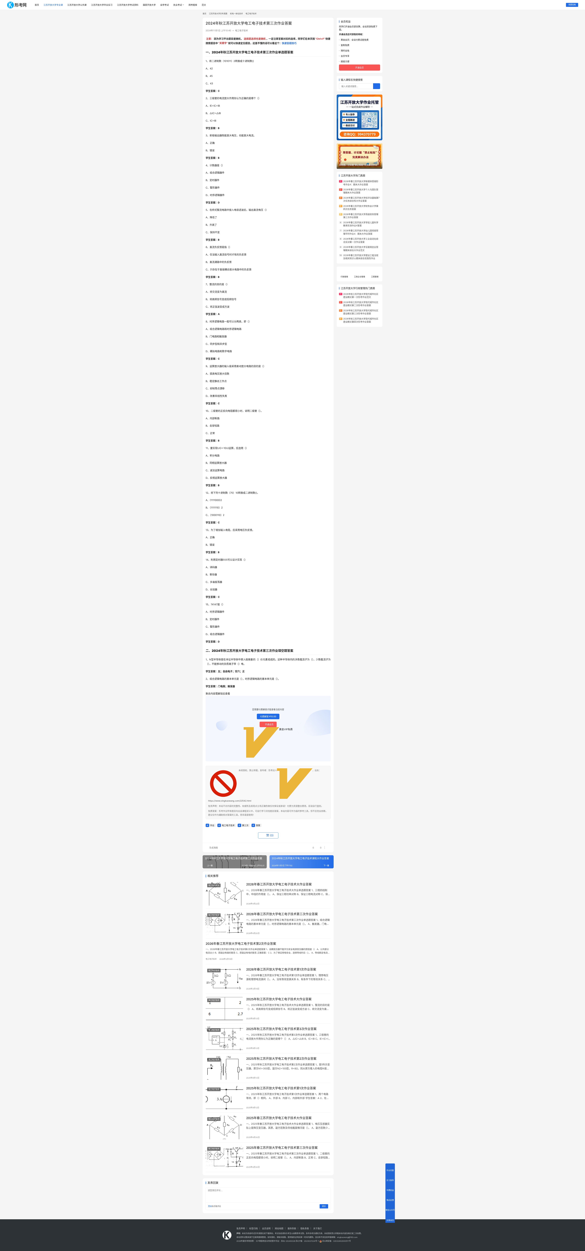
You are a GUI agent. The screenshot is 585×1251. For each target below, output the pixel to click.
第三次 (245, 825)
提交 (324, 1206)
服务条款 (292, 1228)
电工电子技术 (241, 30)
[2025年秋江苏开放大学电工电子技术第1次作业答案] (224, 1097)
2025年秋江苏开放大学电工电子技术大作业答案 (279, 999)
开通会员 (269, 724)
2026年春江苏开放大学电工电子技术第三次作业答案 (282, 914)
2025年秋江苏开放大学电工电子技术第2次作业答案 (281, 1059)
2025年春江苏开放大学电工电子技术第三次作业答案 (282, 1148)
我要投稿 (572, 5)
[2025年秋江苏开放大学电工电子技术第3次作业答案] (224, 1038)
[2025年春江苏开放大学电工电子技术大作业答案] (224, 1127)
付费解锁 (268, 716)
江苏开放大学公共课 (77, 5)
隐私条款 (304, 1228)
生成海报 (213, 847)
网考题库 (193, 5)
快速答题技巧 (289, 43)
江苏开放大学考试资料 (127, 5)
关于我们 (317, 1228)
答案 (258, 825)
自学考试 (164, 5)
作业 (212, 825)
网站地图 (279, 1228)
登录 (210, 1206)
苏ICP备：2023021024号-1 (307, 1241)
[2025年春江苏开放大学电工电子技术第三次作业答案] (224, 1157)
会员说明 (266, 1228)
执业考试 (177, 5)
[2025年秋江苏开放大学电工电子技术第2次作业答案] (224, 1068)
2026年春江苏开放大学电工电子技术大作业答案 (279, 884)
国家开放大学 (149, 5)
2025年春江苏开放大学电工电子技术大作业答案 (279, 1118)
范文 (204, 5)
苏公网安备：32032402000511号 (336, 1241)
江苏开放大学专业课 (53, 5)
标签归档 (253, 1228)
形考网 (247, 1241)
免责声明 (240, 1228)
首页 (37, 5)
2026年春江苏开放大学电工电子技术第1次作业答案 (281, 969)
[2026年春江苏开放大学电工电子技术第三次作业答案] (224, 923)
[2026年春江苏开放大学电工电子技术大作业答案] (224, 894)
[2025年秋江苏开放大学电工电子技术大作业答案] (224, 1008)
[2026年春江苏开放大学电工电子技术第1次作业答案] (224, 979)
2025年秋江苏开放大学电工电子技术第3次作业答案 (281, 1029)
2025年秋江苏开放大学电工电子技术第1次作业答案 (281, 1088)
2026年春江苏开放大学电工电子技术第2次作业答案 (241, 944)
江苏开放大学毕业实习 (101, 5)
